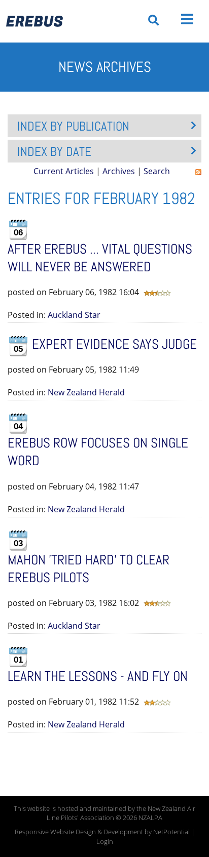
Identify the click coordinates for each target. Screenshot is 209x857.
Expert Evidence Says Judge (114, 344)
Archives (118, 171)
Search (157, 171)
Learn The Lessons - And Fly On (98, 676)
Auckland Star (74, 314)
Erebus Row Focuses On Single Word (98, 451)
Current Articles (63, 171)
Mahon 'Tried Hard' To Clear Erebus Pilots (88, 568)
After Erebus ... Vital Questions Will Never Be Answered (100, 257)
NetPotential (171, 832)
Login (104, 841)
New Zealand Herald (86, 392)
